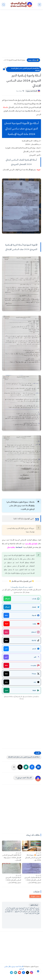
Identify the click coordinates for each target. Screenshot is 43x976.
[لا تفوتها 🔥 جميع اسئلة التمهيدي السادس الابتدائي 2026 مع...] (31, 846)
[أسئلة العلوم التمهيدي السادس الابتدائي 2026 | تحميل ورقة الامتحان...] (11, 846)
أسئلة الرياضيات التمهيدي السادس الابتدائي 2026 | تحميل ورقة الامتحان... (13, 880)
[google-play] (15, 972)
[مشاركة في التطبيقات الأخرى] (14, 767)
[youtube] (19, 972)
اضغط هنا (19, 547)
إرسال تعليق (34, 905)
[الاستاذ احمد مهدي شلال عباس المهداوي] (21, 4)
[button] (32, 767)
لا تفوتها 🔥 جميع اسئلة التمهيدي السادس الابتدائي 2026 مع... (33, 857)
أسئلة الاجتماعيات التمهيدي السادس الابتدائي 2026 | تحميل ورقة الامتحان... (32, 880)
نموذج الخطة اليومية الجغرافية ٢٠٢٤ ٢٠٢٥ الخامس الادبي (14, 60)
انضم (6, 649)
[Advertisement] (21, 34)
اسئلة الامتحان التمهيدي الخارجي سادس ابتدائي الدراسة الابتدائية (25, 69)
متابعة (6, 615)
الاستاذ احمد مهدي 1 (31, 91)
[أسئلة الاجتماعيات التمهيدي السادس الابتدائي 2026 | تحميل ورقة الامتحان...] (31, 868)
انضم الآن (7, 599)
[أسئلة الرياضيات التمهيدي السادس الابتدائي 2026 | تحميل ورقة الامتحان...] (11, 868)
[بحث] (3, 4)
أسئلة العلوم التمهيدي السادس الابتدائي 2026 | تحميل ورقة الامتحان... (11, 857)
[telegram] (11, 972)
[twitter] (27, 972)
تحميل (6, 690)
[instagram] (31, 972)
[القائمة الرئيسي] (39, 4)
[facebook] (23, 972)
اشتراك (6, 624)
